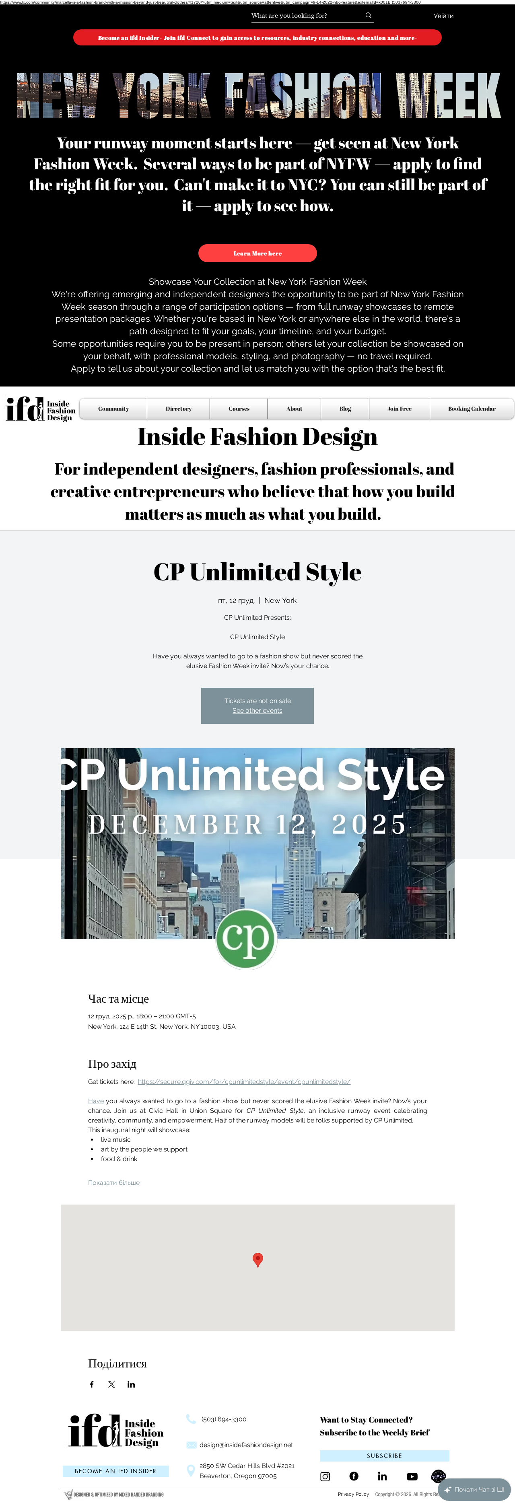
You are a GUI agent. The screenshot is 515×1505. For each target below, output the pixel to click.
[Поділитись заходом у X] (111, 1384)
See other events (257, 710)
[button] (384, 1456)
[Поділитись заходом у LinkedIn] (131, 1384)
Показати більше (114, 1182)
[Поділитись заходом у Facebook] (92, 1384)
